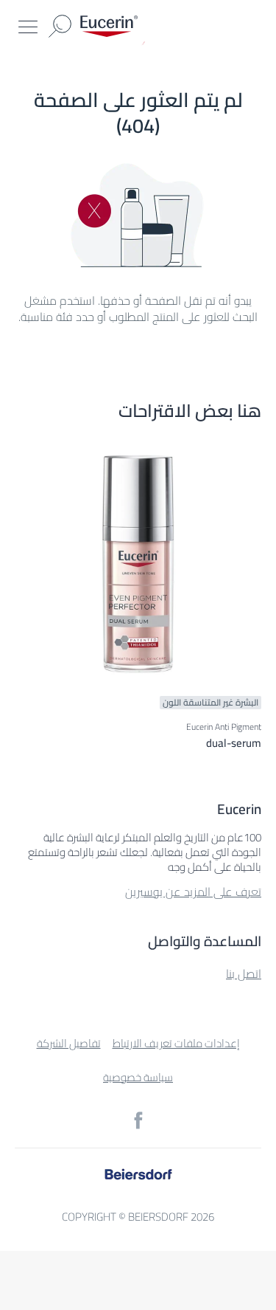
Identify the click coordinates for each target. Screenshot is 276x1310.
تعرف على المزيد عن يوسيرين (193, 891)
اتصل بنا (243, 973)
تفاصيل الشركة (69, 1043)
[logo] (109, 26)
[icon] (138, 1120)
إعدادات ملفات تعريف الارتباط (176, 1043)
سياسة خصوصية (138, 1077)
